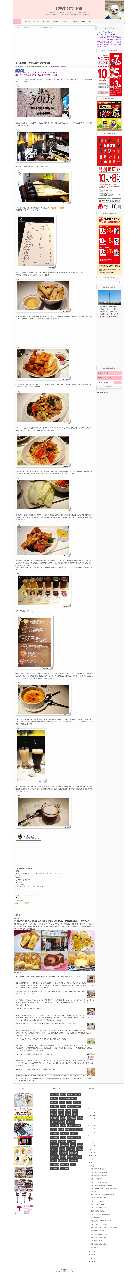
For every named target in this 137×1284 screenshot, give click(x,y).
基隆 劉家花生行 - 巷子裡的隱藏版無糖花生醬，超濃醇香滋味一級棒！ (36, 1069)
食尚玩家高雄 (55, 1118)
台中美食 (63, 1106)
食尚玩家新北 (70, 1122)
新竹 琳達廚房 (94, 1247)
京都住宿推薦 (104, 309)
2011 (91, 1146)
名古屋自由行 (55, 1126)
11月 (92, 1159)
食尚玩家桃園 (64, 1133)
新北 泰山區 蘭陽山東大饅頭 (98, 1198)
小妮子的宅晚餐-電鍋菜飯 (98, 1211)
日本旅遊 (77, 1106)
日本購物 (63, 1137)
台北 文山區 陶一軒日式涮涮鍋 (99, 1224)
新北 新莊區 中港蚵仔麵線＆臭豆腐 (100, 1214)
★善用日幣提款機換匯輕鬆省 (21, 1093)
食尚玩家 (70, 1094)
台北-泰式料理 (62, 66)
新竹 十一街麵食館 (96, 1217)
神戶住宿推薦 (113, 309)
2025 (91, 1098)
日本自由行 (54, 1098)
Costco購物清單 (63, 1161)
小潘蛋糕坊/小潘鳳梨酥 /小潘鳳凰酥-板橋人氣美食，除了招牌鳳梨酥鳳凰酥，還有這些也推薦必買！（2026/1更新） (52, 921)
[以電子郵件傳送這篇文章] (16, 900)
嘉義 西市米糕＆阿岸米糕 (97, 1204)
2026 (91, 1095)
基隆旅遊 (70, 1137)
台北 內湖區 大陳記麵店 (97, 1241)
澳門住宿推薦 (104, 316)
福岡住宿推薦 (113, 312)
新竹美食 (60, 1114)
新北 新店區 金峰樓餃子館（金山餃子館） (102, 1185)
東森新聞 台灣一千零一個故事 (68, 1098)
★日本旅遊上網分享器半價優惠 (22, 1135)
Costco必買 (54, 1153)
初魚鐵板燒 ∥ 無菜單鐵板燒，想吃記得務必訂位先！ (31, 1009)
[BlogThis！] (18, 900)
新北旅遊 (67, 1110)
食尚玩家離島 (55, 1168)
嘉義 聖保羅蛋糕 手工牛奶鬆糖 (99, 1234)
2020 (91, 1115)
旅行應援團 (54, 1149)
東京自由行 (54, 1102)
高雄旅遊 (80, 1118)
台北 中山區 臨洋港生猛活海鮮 (99, 1244)
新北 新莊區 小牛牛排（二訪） (99, 1208)
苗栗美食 (53, 1141)
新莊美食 (62, 1102)
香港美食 (70, 1157)
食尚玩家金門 (64, 1164)
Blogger (64, 1271)
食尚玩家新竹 (55, 1137)
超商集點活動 (55, 1157)
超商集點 (53, 1129)
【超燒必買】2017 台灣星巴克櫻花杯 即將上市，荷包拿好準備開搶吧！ (36, 1054)
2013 (91, 1139)
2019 (91, 1118)
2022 (91, 1108)
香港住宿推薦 (113, 316)
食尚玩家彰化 (55, 1145)
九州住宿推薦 (104, 312)
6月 (92, 1258)
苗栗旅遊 (77, 1137)
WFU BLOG (77, 1271)
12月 (92, 1155)
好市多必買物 (79, 1129)
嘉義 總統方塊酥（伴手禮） (98, 1231)
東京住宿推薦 (104, 307)
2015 (91, 1132)
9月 (92, 1166)
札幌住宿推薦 (113, 314)
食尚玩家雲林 (64, 1153)
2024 (91, 1101)
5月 (92, 1261)
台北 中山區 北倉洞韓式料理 (98, 1237)
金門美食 (53, 1161)
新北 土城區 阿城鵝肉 (96, 1179)
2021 (91, 1112)
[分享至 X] (20, 900)
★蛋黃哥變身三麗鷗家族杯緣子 (22, 1146)
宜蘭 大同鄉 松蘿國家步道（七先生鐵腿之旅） (103, 1194)
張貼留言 (18, 915)
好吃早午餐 (78, 1157)
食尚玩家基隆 (72, 1141)
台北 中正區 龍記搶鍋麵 (97, 1201)
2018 (91, 1122)
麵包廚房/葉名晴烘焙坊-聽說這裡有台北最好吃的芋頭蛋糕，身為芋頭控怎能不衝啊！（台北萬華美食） (45, 1024)
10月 (92, 1162)
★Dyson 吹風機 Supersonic (21, 1192)
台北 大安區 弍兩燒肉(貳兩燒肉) (99, 1172)
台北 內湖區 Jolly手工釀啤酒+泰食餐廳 (101, 1221)
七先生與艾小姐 (72, 1270)
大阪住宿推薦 (113, 307)
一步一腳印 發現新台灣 (57, 1122)
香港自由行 (79, 1149)
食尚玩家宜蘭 (69, 1129)
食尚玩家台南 (72, 1118)
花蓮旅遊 (60, 1129)
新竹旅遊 (70, 1126)
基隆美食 (67, 1114)
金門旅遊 (63, 1157)
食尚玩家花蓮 (64, 1145)
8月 (92, 1251)
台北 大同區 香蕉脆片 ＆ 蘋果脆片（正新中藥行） (104, 1227)
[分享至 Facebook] (22, 900)
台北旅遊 (69, 1102)
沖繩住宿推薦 (104, 314)
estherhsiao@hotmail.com (106, 34)
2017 (91, 1125)
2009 (91, 1152)
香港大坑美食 (64, 1168)
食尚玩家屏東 (70, 1149)
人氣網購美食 (62, 1141)
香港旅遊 (73, 1145)
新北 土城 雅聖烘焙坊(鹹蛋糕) (99, 1175)
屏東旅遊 (80, 1145)
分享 (22, 70)
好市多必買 (73, 1133)
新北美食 (77, 1094)
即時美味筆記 (55, 1094)
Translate (111, 393)
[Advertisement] (54, 46)
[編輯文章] (16, 897)
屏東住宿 (73, 1164)
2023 (91, 1105)
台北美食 (63, 1094)
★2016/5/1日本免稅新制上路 (21, 1108)
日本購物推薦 (73, 1153)
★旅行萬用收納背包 (19, 1122)
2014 (91, 1135)
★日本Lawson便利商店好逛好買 (22, 1166)
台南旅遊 (63, 1118)
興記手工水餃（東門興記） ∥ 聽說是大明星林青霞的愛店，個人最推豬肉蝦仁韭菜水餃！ (41, 1039)
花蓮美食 (77, 1126)
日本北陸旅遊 (55, 1164)
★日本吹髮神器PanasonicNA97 (22, 1204)
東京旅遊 (62, 1149)
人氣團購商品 (73, 1161)
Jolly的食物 (53, 208)
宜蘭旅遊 (75, 1114)
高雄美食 (53, 1114)
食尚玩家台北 (55, 1106)
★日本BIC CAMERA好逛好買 (21, 1179)
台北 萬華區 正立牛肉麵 (97, 1169)
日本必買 (75, 1110)
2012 (91, 1142)
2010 (91, 1149)
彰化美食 (63, 1126)
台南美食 (60, 1110)
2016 (91, 1129)
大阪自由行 (77, 1102)
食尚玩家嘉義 (55, 1133)
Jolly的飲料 (60, 208)
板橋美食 (53, 1110)
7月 (92, 1254)
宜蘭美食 (70, 1106)
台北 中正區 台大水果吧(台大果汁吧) (100, 1182)
